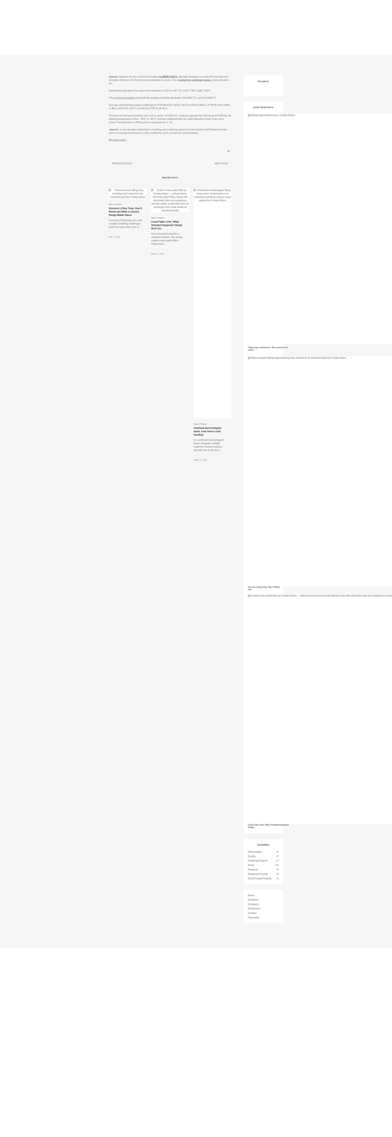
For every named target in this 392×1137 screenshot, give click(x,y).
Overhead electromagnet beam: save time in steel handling (207, 431)
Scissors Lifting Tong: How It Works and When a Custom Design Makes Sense (125, 211)
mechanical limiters (124, 98)
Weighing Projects (258, 874)
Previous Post (122, 163)
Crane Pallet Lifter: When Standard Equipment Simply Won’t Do (166, 225)
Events (251, 856)
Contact (252, 913)
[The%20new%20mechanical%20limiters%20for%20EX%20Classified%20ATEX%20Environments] (208, 151)
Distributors (254, 908)
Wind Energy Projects (259, 878)
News (111, 204)
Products (118, 204)
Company (253, 904)
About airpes (255, 851)
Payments (253, 917)
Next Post (221, 163)
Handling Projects (257, 860)
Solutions (253, 899)
